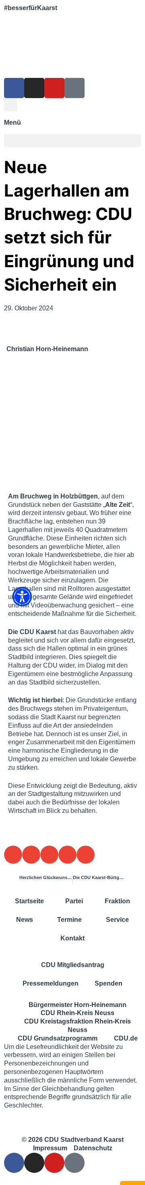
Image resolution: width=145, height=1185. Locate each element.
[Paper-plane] (74, 88)
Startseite (29, 901)
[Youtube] (54, 88)
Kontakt (72, 938)
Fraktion (117, 901)
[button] (10, 104)
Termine (69, 919)
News (24, 919)
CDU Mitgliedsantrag (72, 964)
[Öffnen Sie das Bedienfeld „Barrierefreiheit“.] (22, 596)
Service (117, 919)
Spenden (108, 983)
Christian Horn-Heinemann (47, 348)
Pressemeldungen (51, 983)
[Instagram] (34, 88)
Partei (74, 901)
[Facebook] (14, 88)
